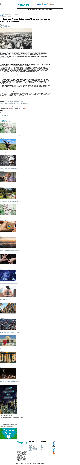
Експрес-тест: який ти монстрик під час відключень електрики (12, 417)
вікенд (3, 110)
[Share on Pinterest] (7, 115)
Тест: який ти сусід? (4, 419)
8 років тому (2, 334)
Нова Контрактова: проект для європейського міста (14, 101)
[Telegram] (45, 4)
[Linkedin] (47, 4)
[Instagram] (42, 4)
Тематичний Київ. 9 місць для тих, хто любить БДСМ (9, 283)
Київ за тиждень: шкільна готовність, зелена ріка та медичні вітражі (11, 217)
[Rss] (50, 4)
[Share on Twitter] (3, 115)
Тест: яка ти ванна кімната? (6, 422)
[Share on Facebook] (1, 115)
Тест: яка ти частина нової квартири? (7, 426)
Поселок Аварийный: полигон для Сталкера (7, 106)
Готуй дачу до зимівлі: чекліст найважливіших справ (8, 168)
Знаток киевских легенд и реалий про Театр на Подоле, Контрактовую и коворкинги (14, 103)
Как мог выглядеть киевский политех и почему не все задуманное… (11, 315)
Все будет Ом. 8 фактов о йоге (5, 299)
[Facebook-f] (38, 4)
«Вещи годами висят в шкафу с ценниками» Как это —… (9, 365)
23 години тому (3, 138)
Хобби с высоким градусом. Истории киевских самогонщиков (10, 381)
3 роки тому (2, 269)
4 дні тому (2, 187)
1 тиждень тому (3, 220)
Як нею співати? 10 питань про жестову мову (7, 266)
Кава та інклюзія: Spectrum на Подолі (6, 184)
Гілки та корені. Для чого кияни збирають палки (8, 152)
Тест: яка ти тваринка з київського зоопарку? (9, 424)
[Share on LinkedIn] (5, 115)
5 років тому (2, 285)
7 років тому (2, 302)
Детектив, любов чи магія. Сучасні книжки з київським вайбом (10, 250)
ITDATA (27, 463)
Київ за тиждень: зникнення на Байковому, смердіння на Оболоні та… (11, 135)
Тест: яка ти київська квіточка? (6, 415)
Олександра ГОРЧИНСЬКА (4, 25)
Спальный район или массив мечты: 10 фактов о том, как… (9, 332)
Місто (1, 13)
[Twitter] (40, 4)
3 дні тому (2, 171)
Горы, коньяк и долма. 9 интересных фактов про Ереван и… (9, 348)
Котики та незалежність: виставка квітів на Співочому (9, 201)
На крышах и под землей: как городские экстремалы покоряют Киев (12, 105)
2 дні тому (2, 154)
